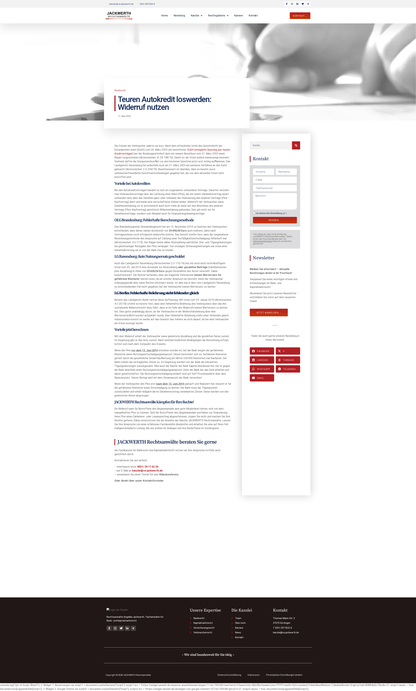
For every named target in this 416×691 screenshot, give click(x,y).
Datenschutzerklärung (229, 675)
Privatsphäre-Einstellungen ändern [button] (284, 675)
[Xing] (308, 4)
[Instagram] (292, 4)
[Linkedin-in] (297, 4)
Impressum (254, 675)
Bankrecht (120, 90)
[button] (262, 351)
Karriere (238, 15)
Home (164, 15)
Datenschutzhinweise (262, 241)
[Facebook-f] (286, 4)
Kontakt (253, 15)
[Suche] (296, 145)
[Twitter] (302, 4)
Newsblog (179, 15)
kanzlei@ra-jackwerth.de (147, 470)
